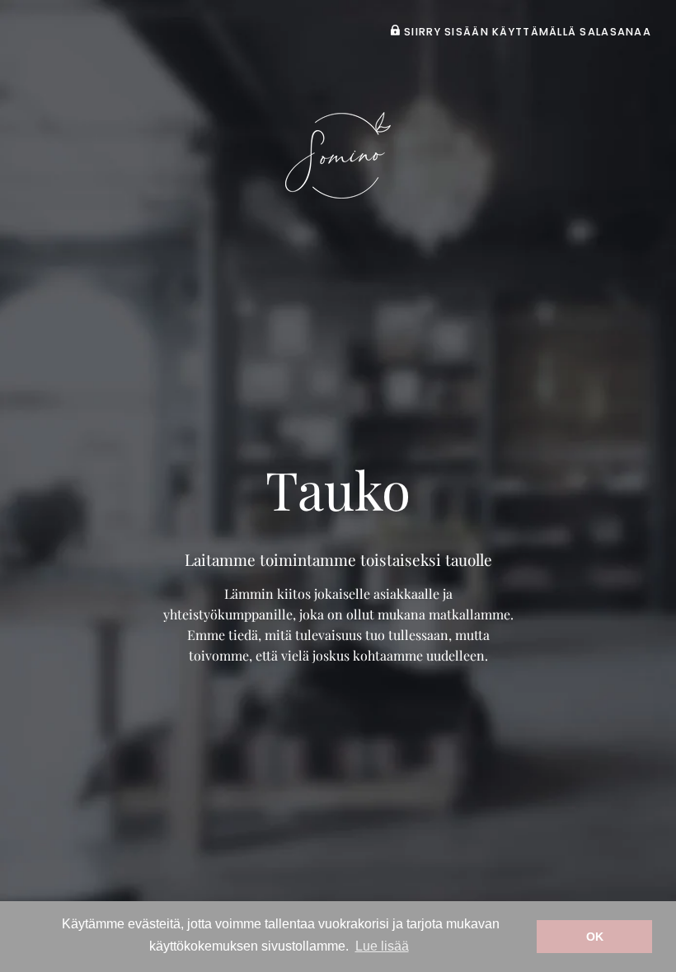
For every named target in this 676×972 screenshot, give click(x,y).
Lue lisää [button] (382, 946)
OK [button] (594, 936)
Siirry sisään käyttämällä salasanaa (526, 32)
